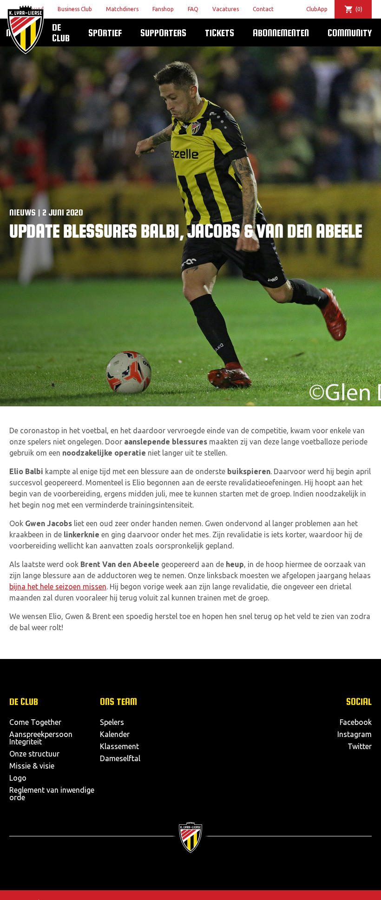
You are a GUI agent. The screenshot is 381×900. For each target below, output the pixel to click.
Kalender (115, 734)
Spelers (112, 722)
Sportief (105, 32)
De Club (61, 32)
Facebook (356, 722)
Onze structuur (34, 754)
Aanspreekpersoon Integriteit (40, 738)
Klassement (119, 746)
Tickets (219, 32)
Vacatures (225, 9)
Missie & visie (31, 766)
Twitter (360, 746)
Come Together (35, 722)
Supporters (163, 32)
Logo (17, 778)
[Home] (25, 29)
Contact (263, 9)
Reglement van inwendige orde (51, 794)
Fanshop (163, 9)
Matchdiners (122, 9)
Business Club (75, 9)
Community (350, 32)
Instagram (354, 734)
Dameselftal (120, 758)
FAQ (193, 9)
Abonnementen (281, 32)
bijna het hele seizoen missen (57, 586)
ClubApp (317, 9)
